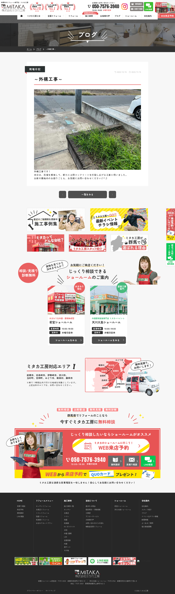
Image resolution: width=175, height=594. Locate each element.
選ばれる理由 (90, 506)
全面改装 (67, 540)
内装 (65, 543)
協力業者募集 (146, 526)
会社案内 (145, 506)
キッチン (67, 509)
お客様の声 (90, 519)
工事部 (88, 513)
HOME (19, 500)
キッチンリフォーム (43, 506)
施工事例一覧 (69, 506)
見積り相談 (21, 506)
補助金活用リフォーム (94, 526)
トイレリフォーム (42, 513)
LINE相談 (20, 516)
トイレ (66, 516)
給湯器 (66, 523)
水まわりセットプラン (44, 523)
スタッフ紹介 (146, 509)
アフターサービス (92, 516)
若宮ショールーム (121, 506)
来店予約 (20, 509)
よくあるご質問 (147, 523)
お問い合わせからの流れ (95, 523)
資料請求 (20, 513)
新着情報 (145, 519)
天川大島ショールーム (122, 509)
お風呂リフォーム (42, 509)
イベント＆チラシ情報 (150, 516)
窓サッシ (67, 547)
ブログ (144, 513)
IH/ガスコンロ (69, 526)
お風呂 (66, 513)
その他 (66, 550)
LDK (65, 537)
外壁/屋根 (68, 533)
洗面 (65, 519)
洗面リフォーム (41, 516)
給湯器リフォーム (42, 519)
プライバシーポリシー (35, 591)
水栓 (65, 530)
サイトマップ (50, 591)
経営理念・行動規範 (93, 509)
